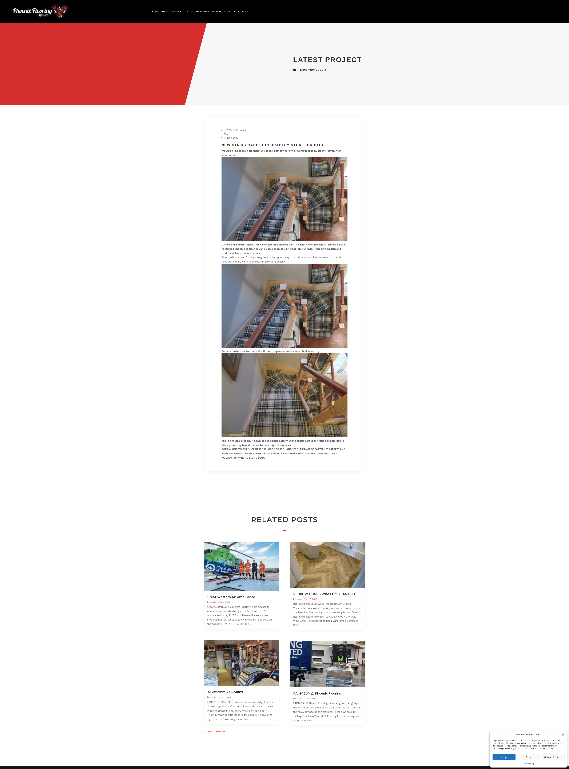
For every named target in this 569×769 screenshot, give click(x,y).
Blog (236, 11)
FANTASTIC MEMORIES (225, 692)
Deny (528, 757)
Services (174, 11)
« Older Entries (215, 731)
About (164, 11)
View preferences (553, 757)
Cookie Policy (528, 763)
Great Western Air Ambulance (231, 597)
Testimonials (202, 11)
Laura (213, 602)
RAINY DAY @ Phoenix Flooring (317, 693)
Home (155, 11)
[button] (563, 734)
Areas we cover (220, 11)
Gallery (189, 11)
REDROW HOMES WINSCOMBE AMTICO (324, 594)
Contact (246, 11)
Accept (504, 757)
